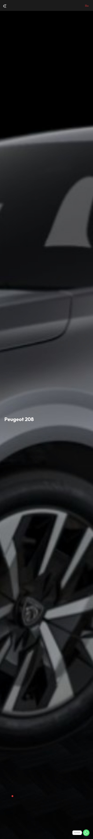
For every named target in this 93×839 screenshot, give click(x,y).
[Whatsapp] (86, 832)
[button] (12, 796)
